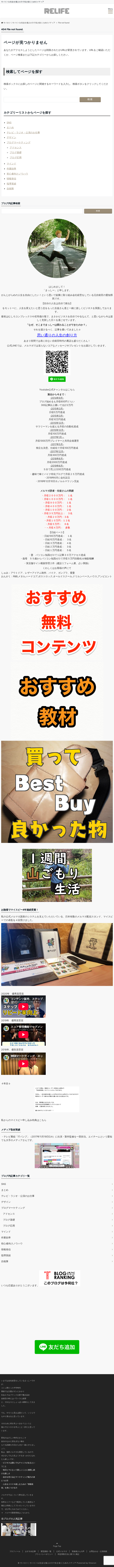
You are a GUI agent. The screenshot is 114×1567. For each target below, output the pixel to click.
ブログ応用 (16, 157)
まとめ (10, 127)
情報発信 (11, 178)
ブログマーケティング (18, 142)
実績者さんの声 (78, 1551)
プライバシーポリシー (44, 1554)
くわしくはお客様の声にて (57, 567)
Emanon (92, 1563)
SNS (9, 122)
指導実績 (11, 183)
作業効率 (11, 168)
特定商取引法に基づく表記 (68, 1554)
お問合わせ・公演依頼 (98, 1551)
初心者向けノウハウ (17, 173)
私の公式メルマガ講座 (13, 916)
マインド (11, 163)
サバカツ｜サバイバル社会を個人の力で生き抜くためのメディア (48, 1563)
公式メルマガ (61, 1551)
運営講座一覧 (46, 1551)
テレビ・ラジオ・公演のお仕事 (23, 132)
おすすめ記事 (30, 1551)
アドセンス (16, 147)
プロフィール (15, 1551)
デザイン (11, 137)
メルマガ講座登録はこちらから (17, 1513)
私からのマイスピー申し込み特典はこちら (23, 1120)
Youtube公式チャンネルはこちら (57, 389)
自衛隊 (10, 188)
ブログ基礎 (16, 152)
